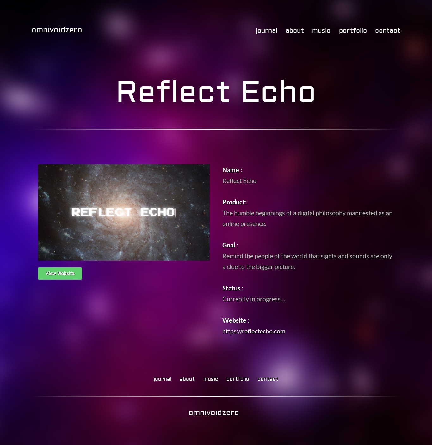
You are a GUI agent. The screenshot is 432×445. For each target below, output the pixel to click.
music (321, 30)
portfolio (353, 30)
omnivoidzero (57, 29)
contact (387, 30)
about (295, 30)
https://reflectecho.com (253, 331)
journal (266, 30)
